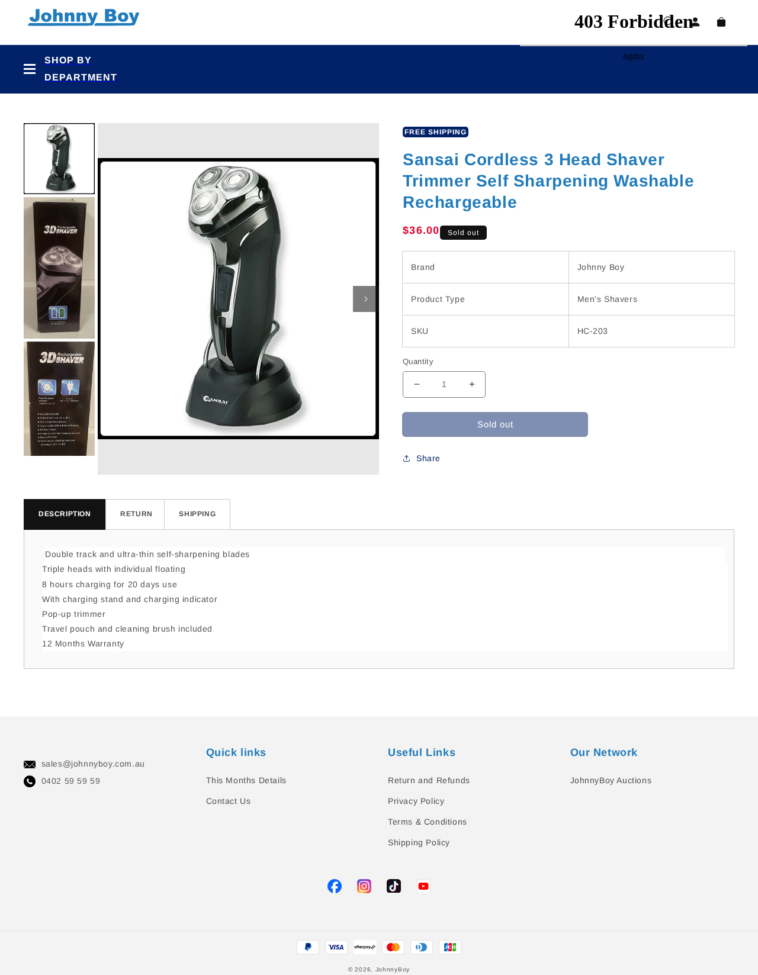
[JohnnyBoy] (86, 22)
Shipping (197, 514)
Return (136, 514)
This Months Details (246, 780)
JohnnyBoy (392, 969)
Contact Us (228, 801)
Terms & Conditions (427, 821)
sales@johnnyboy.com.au (93, 763)
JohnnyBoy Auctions (611, 780)
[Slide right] (366, 299)
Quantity (418, 361)
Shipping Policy (419, 842)
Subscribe (23, 452)
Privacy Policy (416, 801)
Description (64, 514)
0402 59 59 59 (71, 781)
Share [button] (428, 458)
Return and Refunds (429, 780)
